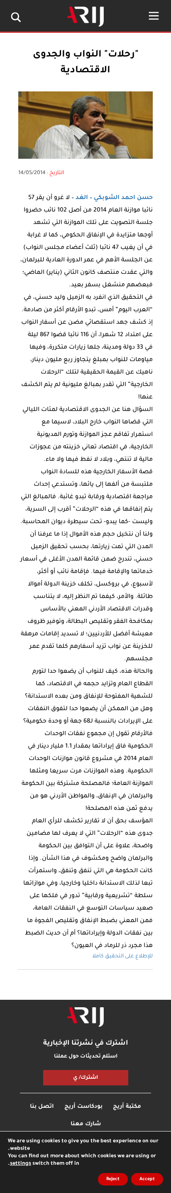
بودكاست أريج (83, 1107)
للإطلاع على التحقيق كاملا (122, 956)
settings (20, 1164)
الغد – (79, 198)
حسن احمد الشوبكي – (120, 198)
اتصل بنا (42, 1107)
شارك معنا (86, 1124)
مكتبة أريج (127, 1107)
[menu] (154, 16)
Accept (147, 1179)
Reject (113, 1179)
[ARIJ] (85, 1017)
